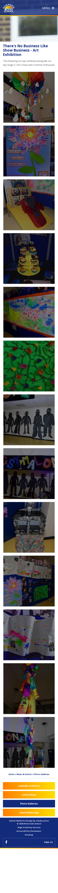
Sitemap (29, 835)
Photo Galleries (41, 774)
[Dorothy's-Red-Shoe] (29, 204)
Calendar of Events (29, 785)
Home (11, 774)
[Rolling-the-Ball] (29, 634)
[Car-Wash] (29, 312)
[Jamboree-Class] (29, 151)
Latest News (29, 794)
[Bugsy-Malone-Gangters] (29, 419)
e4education (42, 821)
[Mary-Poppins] (29, 97)
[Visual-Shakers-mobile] (29, 742)
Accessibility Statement (29, 831)
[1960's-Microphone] (29, 527)
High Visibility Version (29, 827)
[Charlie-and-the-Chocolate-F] (29, 258)
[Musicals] (29, 581)
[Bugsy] (29, 473)
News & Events (24, 774)
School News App (29, 812)
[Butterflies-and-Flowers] (29, 366)
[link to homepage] (9, 8)
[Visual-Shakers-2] (29, 688)
